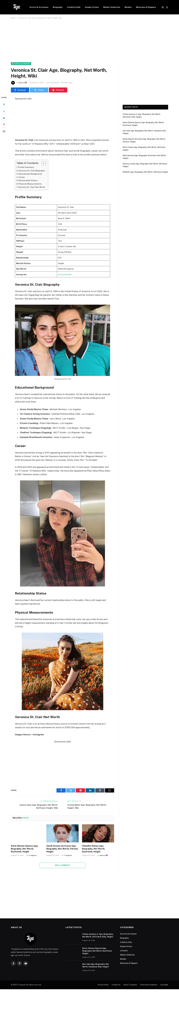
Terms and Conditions (148, 985)
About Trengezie (130, 985)
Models (128, 7)
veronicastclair (65, 274)
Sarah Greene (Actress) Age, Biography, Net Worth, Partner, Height (62, 849)
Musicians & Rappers (146, 7)
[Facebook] (4, 104)
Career (21, 177)
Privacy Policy (103, 985)
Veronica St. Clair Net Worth (31, 187)
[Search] (162, 7)
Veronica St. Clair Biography (31, 170)
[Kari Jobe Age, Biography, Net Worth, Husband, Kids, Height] (73, 967)
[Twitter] (4, 111)
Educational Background (30, 174)
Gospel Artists (92, 7)
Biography (58, 7)
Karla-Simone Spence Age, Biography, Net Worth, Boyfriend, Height (24, 849)
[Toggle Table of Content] (42, 163)
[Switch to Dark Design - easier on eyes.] (167, 7)
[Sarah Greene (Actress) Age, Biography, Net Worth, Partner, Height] (62, 833)
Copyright (164, 985)
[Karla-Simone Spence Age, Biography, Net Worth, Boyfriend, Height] (27, 833)
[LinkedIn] (4, 117)
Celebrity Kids (73, 7)
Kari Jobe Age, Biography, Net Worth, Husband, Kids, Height (95, 965)
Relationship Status (27, 180)
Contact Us (116, 985)
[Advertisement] (89, 42)
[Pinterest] (4, 124)
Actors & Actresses (38, 7)
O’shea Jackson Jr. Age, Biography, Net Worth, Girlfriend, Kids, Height (97, 935)
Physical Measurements (30, 184)
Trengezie (33, 855)
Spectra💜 (23, 83)
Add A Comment (62, 865)
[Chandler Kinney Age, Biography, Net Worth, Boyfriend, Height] (98, 833)
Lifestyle (124, 951)
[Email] (4, 131)
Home (13, 18)
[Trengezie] (17, 7)
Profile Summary (26, 167)
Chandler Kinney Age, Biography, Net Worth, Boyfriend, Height (93, 849)
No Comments (53, 83)
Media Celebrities (111, 7)
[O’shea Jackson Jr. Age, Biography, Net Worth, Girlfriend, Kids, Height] (73, 937)
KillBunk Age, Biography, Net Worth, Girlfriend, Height (145, 172)
